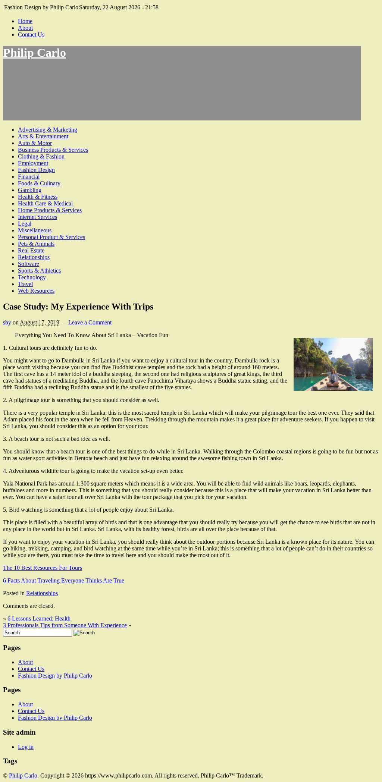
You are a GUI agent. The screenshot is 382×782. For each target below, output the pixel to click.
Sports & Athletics (39, 270)
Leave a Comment (90, 322)
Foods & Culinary (39, 183)
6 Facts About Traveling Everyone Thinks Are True (63, 580)
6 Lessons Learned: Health (39, 618)
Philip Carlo (34, 52)
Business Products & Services (53, 150)
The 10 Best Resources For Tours (42, 568)
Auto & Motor (35, 143)
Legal (24, 223)
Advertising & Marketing (47, 129)
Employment (33, 163)
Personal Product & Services (51, 237)
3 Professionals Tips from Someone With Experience (65, 625)
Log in (26, 747)
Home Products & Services (50, 210)
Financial (29, 176)
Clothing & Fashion (41, 156)
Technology (32, 277)
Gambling (29, 190)
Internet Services (37, 217)
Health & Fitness (37, 197)
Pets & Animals (36, 244)
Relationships (34, 257)
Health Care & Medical (45, 203)
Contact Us (31, 34)
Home (25, 21)
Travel (25, 284)
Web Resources (36, 291)
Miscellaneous (34, 230)
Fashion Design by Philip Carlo (55, 675)
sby (7, 322)
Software (28, 264)
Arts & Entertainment (43, 136)
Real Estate (31, 250)
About (25, 28)
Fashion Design (36, 170)
